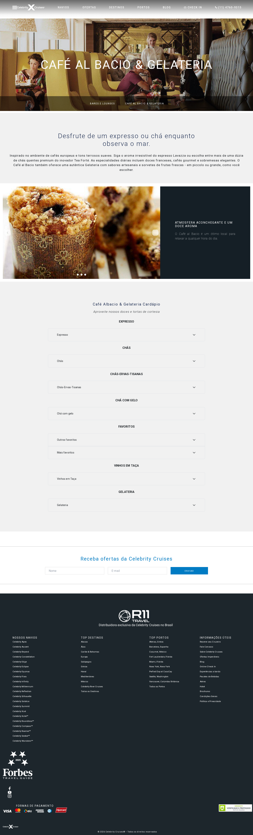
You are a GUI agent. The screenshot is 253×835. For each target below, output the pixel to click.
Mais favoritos (65, 452)
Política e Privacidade (210, 701)
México (84, 681)
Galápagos (86, 662)
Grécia (84, 666)
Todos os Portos (157, 686)
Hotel (202, 686)
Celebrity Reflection (22, 691)
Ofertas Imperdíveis (209, 657)
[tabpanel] (81, 232)
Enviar (189, 571)
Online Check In (208, 666)
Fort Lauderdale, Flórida (160, 657)
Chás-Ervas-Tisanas (69, 387)
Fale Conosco (206, 647)
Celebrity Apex (20, 642)
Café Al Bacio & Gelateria (144, 103)
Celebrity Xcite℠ (20, 716)
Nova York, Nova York (159, 666)
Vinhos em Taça (66, 478)
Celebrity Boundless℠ (23, 721)
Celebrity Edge (20, 662)
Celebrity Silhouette (22, 696)
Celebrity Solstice (21, 701)
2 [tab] (82, 275)
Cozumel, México (157, 652)
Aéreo (203, 681)
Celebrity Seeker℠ (21, 736)
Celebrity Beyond (21, 652)
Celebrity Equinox (21, 671)
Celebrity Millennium (23, 686)
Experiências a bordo (210, 671)
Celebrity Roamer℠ (22, 731)
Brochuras (205, 691)
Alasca (84, 642)
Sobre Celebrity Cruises (211, 652)
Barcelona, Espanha (159, 647)
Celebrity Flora (19, 676)
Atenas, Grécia (156, 642)
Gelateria (62, 505)
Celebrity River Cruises (92, 686)
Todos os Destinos (90, 691)
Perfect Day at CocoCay (160, 671)
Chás (60, 361)
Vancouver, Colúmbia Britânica (164, 681)
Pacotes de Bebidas (209, 676)
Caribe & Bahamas (90, 652)
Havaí (83, 671)
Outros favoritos (67, 439)
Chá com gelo (65, 413)
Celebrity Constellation (24, 657)
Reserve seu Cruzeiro (210, 642)
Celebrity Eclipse (21, 666)
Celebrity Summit (21, 706)
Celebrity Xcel (19, 711)
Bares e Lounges (102, 103)
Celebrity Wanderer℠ (23, 741)
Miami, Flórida (156, 662)
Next (155, 233)
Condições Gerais (208, 696)
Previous (8, 233)
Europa (84, 657)
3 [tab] (86, 275)
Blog (202, 662)
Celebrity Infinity (21, 681)
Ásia (83, 647)
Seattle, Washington (159, 676)
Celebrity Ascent (21, 647)
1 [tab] (79, 275)
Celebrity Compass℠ (23, 726)
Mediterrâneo (87, 676)
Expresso (62, 334)
